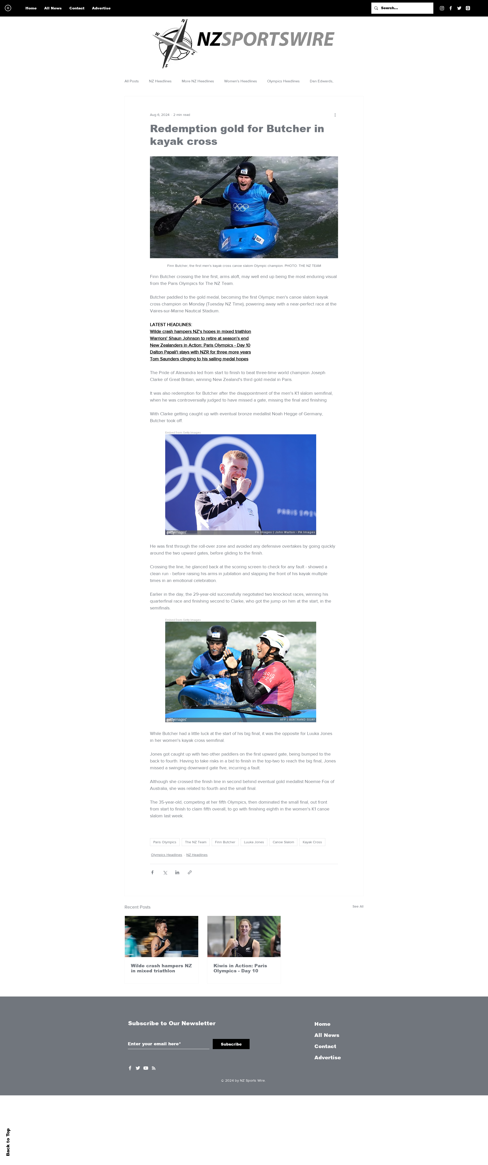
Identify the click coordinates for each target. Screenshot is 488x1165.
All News (326, 1035)
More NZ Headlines (198, 81)
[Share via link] (189, 872)
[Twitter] (459, 8)
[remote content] (244, 483)
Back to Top (8, 1142)
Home (322, 1024)
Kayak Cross (312, 842)
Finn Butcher (225, 842)
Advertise (327, 1057)
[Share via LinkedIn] (177, 872)
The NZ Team (195, 842)
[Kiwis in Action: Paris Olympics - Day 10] (244, 936)
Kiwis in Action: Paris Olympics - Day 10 (240, 968)
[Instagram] (442, 8)
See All (358, 906)
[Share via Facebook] (152, 872)
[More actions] (335, 115)
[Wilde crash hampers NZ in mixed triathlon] (161, 936)
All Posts (132, 81)
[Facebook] (450, 8)
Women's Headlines (240, 81)
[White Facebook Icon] (130, 1068)
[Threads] (468, 8)
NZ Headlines (160, 81)
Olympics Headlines (283, 81)
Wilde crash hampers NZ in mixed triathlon (161, 968)
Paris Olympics (164, 842)
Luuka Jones (254, 842)
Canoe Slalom (283, 842)
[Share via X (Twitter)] (164, 872)
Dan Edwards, (321, 81)
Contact (325, 1046)
